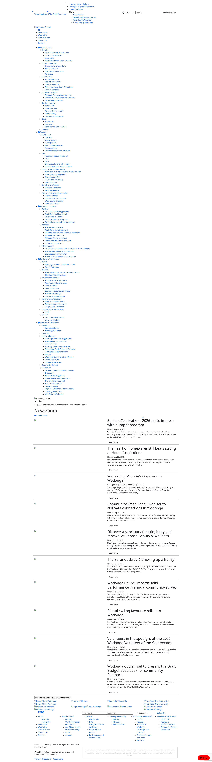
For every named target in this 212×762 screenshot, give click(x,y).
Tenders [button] (140, 740)
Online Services (169, 13)
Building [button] (116, 719)
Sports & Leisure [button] (168, 724)
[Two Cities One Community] (160, 702)
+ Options (141, 713)
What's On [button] (42, 727)
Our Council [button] (70, 724)
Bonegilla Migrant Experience (81, 6)
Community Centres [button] (169, 727)
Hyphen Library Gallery (79, 4)
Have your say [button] (44, 730)
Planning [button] (116, 722)
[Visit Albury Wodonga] (51, 708)
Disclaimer (46, 759)
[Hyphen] (88, 702)
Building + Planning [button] (118, 716)
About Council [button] (68, 716)
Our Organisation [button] (72, 722)
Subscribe (161, 713)
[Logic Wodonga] (88, 708)
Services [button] (89, 716)
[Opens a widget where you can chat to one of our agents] (204, 758)
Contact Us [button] (42, 732)
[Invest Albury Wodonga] (51, 702)
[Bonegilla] (124, 702)
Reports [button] (140, 722)
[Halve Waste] (124, 708)
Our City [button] (68, 719)
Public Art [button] (165, 722)
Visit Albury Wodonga (82, 20)
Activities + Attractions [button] (166, 716)
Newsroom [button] (42, 724)
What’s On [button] (165, 719)
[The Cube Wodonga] (160, 708)
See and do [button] (165, 730)
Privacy (37, 759)
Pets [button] (91, 722)
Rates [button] (67, 732)
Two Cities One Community (84, 17)
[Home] (39, 30)
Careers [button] (41, 735)
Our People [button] (94, 719)
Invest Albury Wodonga (83, 22)
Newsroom (42, 415)
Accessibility (58, 759)
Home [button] (40, 716)
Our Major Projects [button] (73, 727)
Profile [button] (139, 719)
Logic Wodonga (76, 9)
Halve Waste (78, 14)
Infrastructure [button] (119, 724)
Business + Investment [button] (142, 716)
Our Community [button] (72, 730)
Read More (113, 442)
